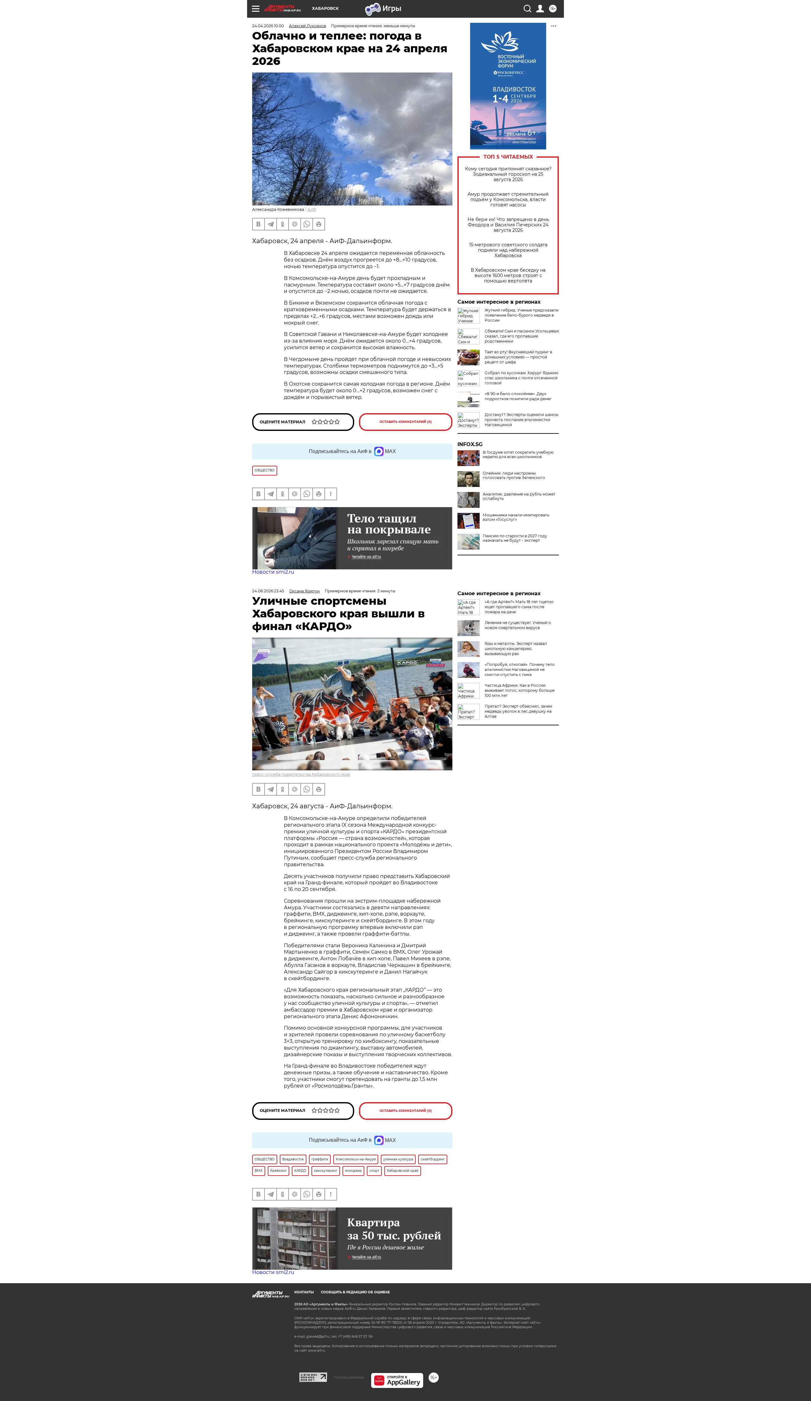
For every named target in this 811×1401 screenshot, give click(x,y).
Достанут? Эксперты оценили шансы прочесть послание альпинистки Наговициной (521, 419)
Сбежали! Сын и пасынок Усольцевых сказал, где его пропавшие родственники (522, 336)
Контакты (304, 1292)
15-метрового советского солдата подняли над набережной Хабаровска (508, 250)
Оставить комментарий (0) (406, 422)
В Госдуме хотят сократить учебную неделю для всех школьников (518, 454)
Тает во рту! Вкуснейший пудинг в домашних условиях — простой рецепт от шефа (518, 357)
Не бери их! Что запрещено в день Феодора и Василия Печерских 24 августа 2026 (508, 225)
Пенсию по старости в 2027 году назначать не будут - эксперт (515, 538)
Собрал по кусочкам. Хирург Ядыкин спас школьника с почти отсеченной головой (521, 377)
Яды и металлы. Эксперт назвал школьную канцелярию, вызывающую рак (516, 648)
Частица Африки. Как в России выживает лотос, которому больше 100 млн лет (519, 690)
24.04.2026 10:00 (268, 25)
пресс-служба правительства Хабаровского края (301, 774)
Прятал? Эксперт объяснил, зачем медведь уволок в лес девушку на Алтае (518, 711)
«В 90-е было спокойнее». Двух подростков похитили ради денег (518, 396)
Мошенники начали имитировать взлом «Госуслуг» (516, 517)
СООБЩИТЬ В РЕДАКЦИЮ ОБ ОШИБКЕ (355, 1292)
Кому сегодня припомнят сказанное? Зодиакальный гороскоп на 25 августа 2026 (508, 174)
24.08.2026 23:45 (268, 591)
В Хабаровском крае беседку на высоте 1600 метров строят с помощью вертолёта (508, 276)
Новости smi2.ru (273, 572)
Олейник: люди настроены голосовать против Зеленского (514, 475)
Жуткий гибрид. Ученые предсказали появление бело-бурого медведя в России (522, 315)
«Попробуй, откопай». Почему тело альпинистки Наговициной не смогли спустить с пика (520, 669)
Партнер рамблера (349, 1377)
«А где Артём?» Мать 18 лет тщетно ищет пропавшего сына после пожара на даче (519, 606)
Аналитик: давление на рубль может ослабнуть (519, 496)
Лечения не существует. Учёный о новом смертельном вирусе (518, 625)
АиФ (311, 209)
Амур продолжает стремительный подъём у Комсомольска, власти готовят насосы (508, 200)
